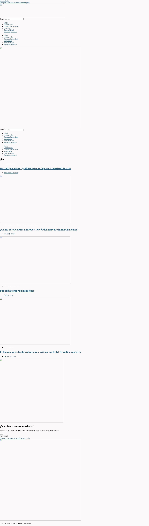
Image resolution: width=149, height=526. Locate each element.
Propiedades (8, 28)
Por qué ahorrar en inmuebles (17, 290)
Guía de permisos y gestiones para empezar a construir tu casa (35, 168)
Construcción (8, 24)
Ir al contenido (4, 1)
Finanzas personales (10, 32)
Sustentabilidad (9, 30)
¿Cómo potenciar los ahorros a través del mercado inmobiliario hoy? (39, 229)
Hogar (6, 23)
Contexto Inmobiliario (11, 26)
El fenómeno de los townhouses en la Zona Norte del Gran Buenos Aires (40, 352)
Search (2, 19)
